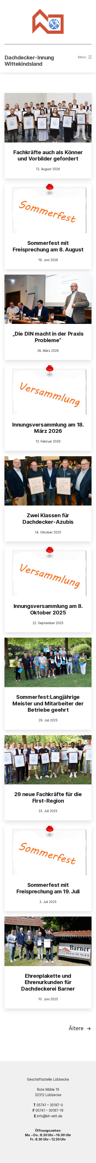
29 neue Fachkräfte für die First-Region (48, 797)
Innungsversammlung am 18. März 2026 (48, 427)
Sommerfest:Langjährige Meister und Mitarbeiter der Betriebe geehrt (47, 703)
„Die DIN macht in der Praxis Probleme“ (48, 336)
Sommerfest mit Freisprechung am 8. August (48, 246)
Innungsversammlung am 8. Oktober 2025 (48, 609)
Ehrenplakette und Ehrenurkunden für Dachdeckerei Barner (48, 982)
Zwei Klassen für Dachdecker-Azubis (48, 518)
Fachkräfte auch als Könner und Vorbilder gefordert (48, 155)
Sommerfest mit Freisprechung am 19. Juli (48, 888)
